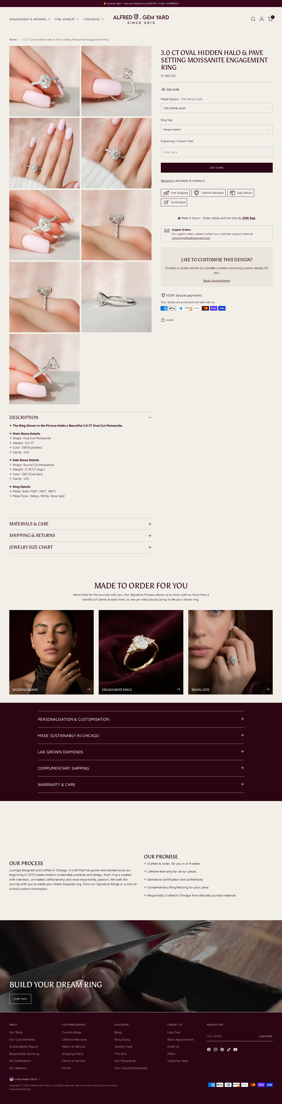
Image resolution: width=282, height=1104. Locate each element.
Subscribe (266, 1036)
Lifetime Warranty (74, 1039)
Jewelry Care (123, 1046)
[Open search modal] (253, 19)
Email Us (173, 1046)
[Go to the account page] (262, 19)
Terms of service (73, 1060)
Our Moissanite (125, 1060)
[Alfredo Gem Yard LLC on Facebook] (209, 1050)
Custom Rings (71, 1032)
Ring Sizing (122, 1039)
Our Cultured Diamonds (131, 1068)
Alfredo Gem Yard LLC (41, 1085)
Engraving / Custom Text (177, 141)
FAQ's (171, 1053)
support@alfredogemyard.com (191, 238)
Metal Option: (181, 99)
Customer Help (177, 1060)
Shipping (167, 180)
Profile (66, 1068)
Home (13, 39)
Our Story (16, 1032)
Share (169, 320)
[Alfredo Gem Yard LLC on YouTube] (235, 1050)
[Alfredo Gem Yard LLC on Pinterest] (222, 1050)
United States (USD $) (25, 1079)
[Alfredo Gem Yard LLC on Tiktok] (229, 1050)
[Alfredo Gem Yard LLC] (141, 19)
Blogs (118, 1032)
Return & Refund (73, 1046)
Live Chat (173, 1032)
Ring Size (166, 120)
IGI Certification (20, 1060)
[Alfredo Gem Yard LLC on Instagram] (215, 1050)
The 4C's (121, 1053)
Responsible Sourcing (24, 1053)
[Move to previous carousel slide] (259, 817)
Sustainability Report (23, 1046)
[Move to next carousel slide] (269, 817)
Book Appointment (217, 280)
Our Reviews (18, 1068)
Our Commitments (22, 1039)
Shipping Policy (72, 1053)
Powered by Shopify (20, 1089)
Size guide (173, 89)
